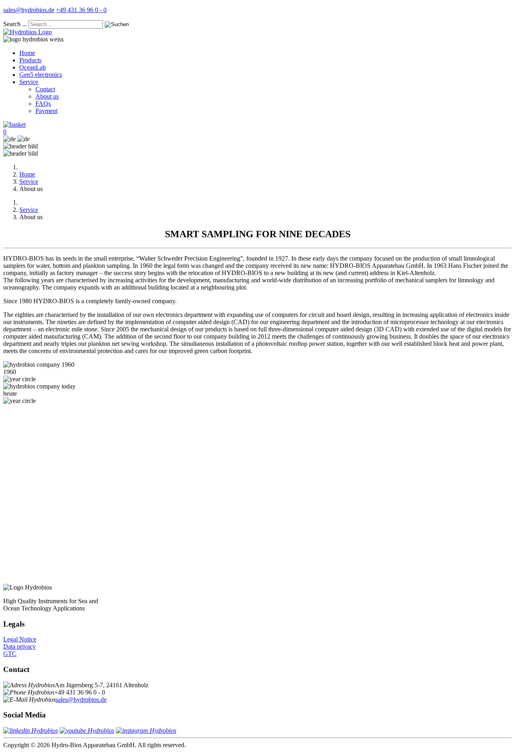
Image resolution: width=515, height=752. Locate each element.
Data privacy (19, 646)
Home (27, 52)
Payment (46, 110)
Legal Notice (19, 639)
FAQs (43, 103)
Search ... (15, 24)
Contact (45, 89)
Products (30, 60)
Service (28, 81)
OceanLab (32, 67)
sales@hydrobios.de (28, 9)
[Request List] (14, 124)
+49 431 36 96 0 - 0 (81, 9)
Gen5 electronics (40, 74)
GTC (9, 653)
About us (47, 96)
